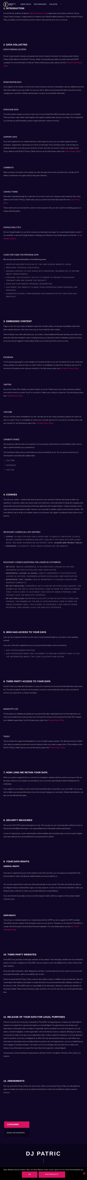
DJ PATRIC (43, 1153)
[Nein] (84, 1173)
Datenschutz (52, 1174)
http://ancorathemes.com (38, 13)
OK (29, 1174)
